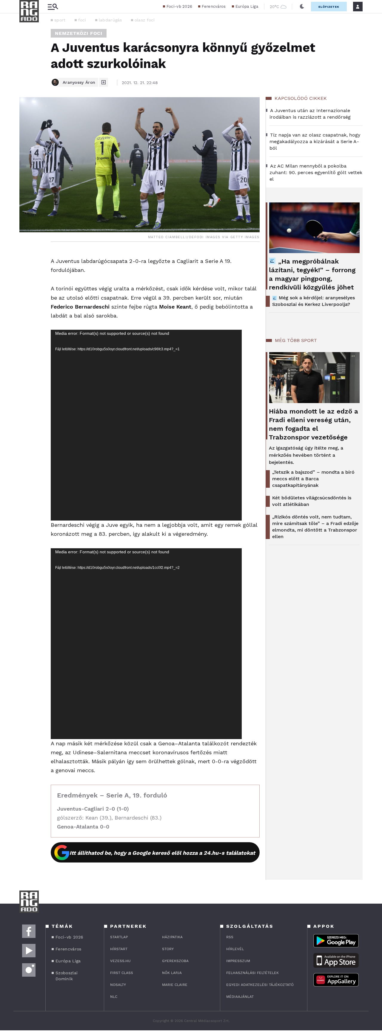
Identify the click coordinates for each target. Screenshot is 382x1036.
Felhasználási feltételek (252, 973)
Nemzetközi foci (78, 33)
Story (168, 949)
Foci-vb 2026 (179, 6)
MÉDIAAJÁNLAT (240, 997)
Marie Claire (174, 985)
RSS (229, 937)
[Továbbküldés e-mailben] (26, 273)
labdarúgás (110, 20)
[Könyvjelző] (26, 291)
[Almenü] (53, 6)
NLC (113, 997)
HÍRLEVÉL (235, 949)
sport (60, 20)
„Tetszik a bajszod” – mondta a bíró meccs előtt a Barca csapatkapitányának (313, 478)
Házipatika (172, 937)
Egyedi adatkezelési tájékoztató (260, 985)
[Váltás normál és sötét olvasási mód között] (302, 6)
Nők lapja (172, 973)
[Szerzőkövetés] (103, 82)
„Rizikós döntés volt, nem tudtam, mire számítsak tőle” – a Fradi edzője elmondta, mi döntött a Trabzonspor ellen (315, 526)
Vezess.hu (120, 961)
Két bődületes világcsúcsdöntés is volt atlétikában (311, 501)
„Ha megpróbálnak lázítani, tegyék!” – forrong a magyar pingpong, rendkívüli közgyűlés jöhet (312, 274)
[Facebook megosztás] (26, 257)
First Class (121, 973)
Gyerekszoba (175, 961)
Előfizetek (328, 6)
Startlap (119, 937)
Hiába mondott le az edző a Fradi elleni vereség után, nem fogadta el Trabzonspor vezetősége (313, 424)
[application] (146, 425)
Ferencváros (214, 6)
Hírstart (118, 949)
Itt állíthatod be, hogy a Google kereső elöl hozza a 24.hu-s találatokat (162, 853)
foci (82, 20)
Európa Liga (246, 6)
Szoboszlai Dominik (67, 975)
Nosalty (118, 985)
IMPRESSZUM (238, 961)
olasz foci (145, 20)
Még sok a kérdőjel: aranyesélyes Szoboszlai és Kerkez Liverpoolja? (313, 301)
